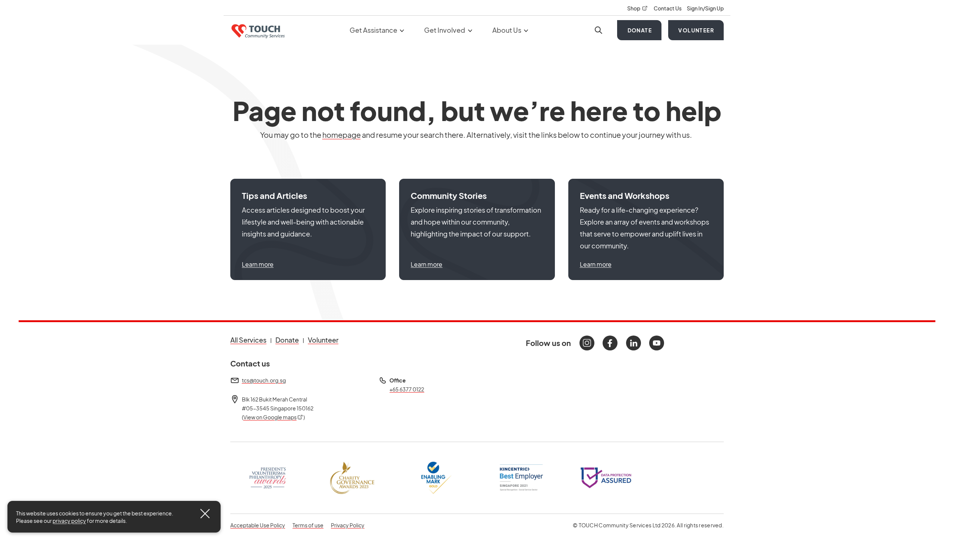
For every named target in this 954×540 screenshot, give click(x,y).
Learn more (258, 264)
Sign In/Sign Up (705, 8)
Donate (640, 30)
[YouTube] (656, 343)
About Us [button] (507, 30)
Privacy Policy (347, 524)
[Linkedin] (633, 343)
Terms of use (308, 524)
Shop (637, 8)
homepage (341, 134)
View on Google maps (273, 417)
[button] (308, 229)
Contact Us (668, 8)
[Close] (205, 513)
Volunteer (696, 30)
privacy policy (69, 520)
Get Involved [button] (445, 30)
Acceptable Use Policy (257, 525)
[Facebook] (610, 343)
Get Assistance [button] (374, 30)
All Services (248, 340)
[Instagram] (586, 343)
